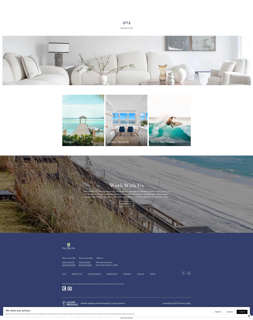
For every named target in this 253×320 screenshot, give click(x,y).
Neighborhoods (112, 274)
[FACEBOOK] (183, 273)
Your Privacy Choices (126, 318)
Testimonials (127, 274)
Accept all (242, 312)
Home (64, 274)
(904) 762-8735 (68, 262)
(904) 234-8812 (85, 262)
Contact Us (140, 274)
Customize (230, 312)
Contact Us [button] (126, 204)
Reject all (218, 312)
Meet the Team (77, 274)
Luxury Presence (118, 303)
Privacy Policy (185, 303)
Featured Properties (94, 274)
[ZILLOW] (189, 273)
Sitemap (152, 274)
